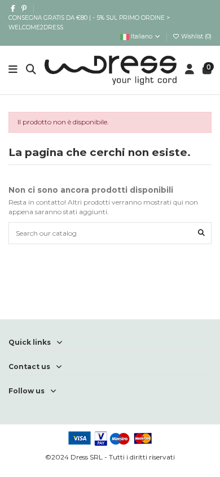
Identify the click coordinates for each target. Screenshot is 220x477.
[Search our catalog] (201, 233)
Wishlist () (195, 36)
